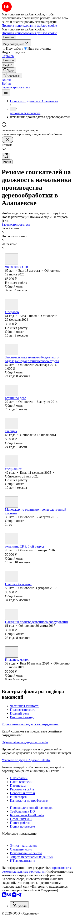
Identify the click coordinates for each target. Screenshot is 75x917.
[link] (9, 70)
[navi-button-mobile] (6, 92)
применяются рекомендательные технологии (36, 869)
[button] (6, 80)
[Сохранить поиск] (6, 156)
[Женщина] (11, 304)
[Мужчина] (11, 259)
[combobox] (21, 130)
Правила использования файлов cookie (29, 33)
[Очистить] (7, 139)
